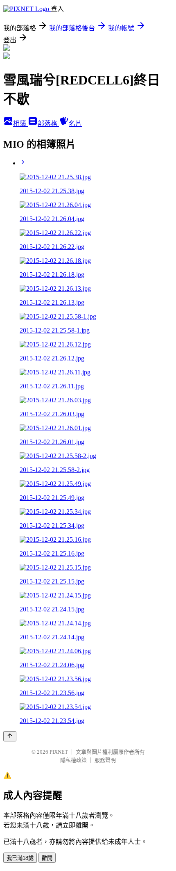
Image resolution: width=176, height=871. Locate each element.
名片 (75, 123)
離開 (47, 858)
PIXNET (59, 752)
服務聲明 (105, 760)
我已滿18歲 (20, 858)
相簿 (20, 123)
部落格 (48, 123)
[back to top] (9, 736)
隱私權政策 (73, 760)
